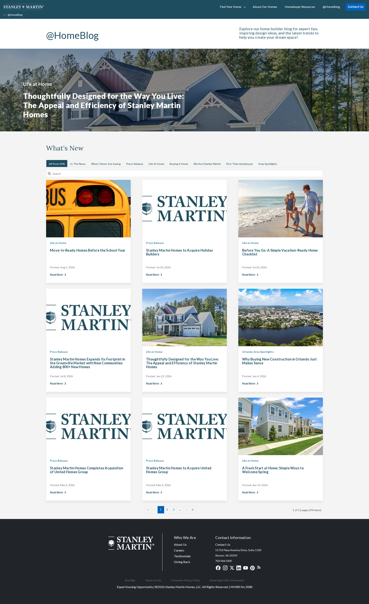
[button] (148, 509)
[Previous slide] (4, 90)
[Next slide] (365, 90)
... (180, 509)
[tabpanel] (184, 90)
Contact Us (355, 7)
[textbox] (187, 173)
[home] (4, 14)
